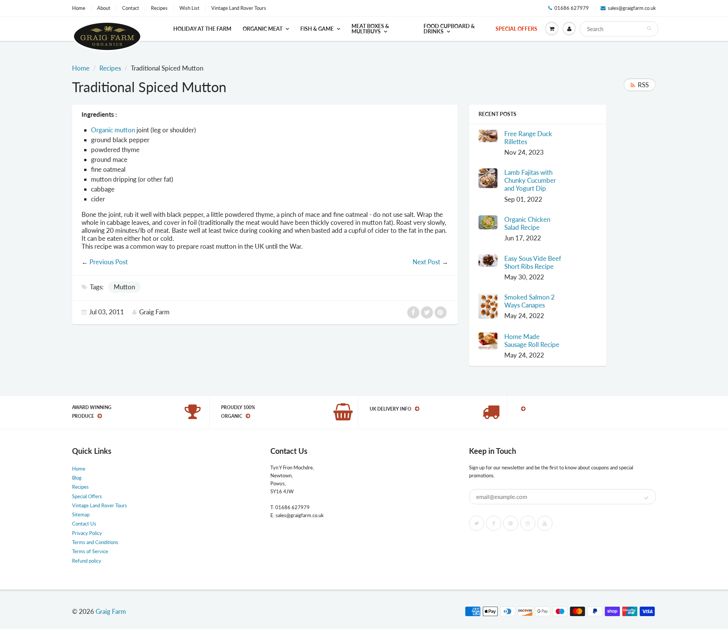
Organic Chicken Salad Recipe (527, 223)
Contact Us (84, 524)
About (103, 8)
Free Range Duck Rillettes (528, 138)
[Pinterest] (510, 523)
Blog (77, 478)
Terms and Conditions (95, 542)
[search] (619, 28)
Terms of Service (90, 551)
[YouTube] (544, 523)
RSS (643, 85)
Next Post (426, 262)
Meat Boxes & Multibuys (370, 29)
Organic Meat (262, 28)
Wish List (189, 8)
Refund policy (86, 561)
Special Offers (516, 28)
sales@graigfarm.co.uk (632, 8)
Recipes (159, 8)
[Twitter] (476, 523)
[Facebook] (493, 523)
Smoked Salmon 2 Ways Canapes (529, 301)
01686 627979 (571, 8)
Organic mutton (113, 130)
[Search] (648, 28)
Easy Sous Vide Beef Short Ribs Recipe (532, 262)
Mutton (124, 287)
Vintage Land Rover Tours (238, 8)
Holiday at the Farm (202, 28)
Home (78, 8)
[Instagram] (527, 523)
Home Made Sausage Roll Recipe (531, 340)
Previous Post (108, 262)
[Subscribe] (646, 498)
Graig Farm (111, 611)
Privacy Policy (87, 533)
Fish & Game (317, 28)
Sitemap (80, 514)
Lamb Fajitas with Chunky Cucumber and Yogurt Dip (530, 180)
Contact (130, 8)
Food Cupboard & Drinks (449, 29)
